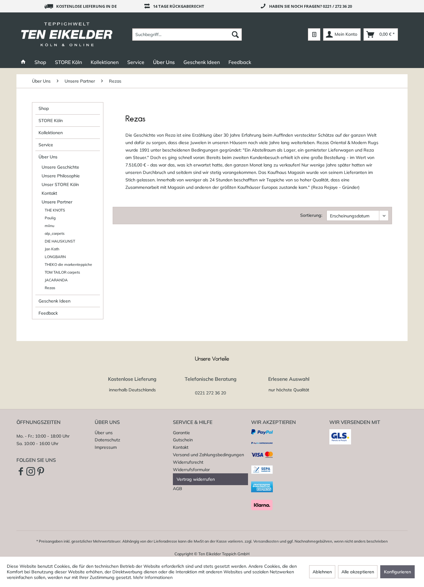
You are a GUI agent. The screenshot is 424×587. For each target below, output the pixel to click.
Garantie (181, 432)
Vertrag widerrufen (196, 479)
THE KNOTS (55, 210)
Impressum (106, 447)
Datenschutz (107, 440)
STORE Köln (50, 120)
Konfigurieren (397, 572)
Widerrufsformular (191, 469)
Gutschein (183, 440)
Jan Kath (52, 249)
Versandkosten (266, 541)
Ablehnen (322, 572)
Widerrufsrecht (188, 462)
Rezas (50, 287)
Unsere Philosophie (61, 176)
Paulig (50, 218)
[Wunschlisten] (314, 34)
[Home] (23, 62)
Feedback (48, 313)
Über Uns (47, 157)
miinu (49, 225)
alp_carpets (55, 233)
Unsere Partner (57, 202)
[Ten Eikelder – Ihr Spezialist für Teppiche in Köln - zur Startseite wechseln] (67, 34)
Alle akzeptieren (357, 572)
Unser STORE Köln (60, 184)
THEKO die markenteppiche (68, 264)
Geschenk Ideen (54, 301)
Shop (43, 108)
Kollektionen (50, 132)
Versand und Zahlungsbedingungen (208, 454)
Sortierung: (311, 215)
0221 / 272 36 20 (337, 6)
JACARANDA (56, 280)
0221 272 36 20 (210, 393)
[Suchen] (235, 34)
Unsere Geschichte (60, 167)
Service (45, 145)
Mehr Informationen (153, 577)
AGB (177, 488)
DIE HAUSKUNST (60, 241)
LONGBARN (55, 256)
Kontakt (49, 193)
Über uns (104, 432)
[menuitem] (187, 34)
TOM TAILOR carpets (62, 272)
